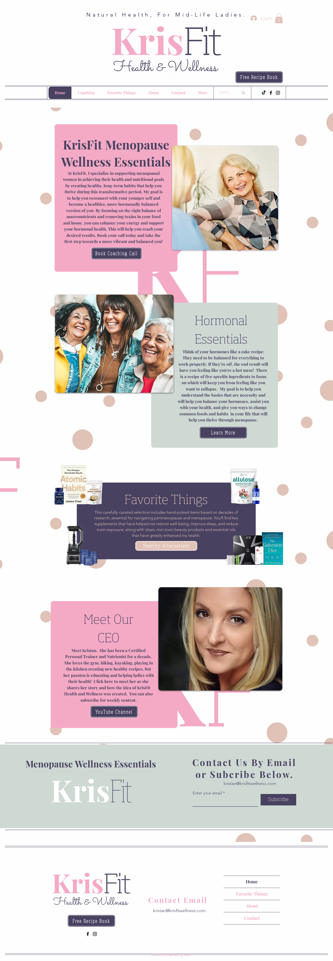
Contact (252, 918)
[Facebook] (271, 92)
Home (252, 882)
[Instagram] (278, 92)
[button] (279, 18)
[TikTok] (263, 92)
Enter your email (207, 793)
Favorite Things (252, 894)
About (252, 906)
